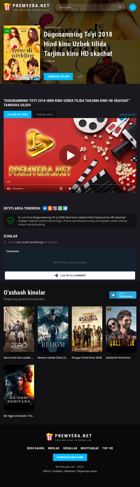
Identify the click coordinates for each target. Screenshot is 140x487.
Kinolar (53, 448)
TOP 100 (107, 448)
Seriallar (70, 448)
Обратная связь (87, 471)
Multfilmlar (90, 448)
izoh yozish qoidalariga (30, 242)
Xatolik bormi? (127, 114)
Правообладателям (70, 457)
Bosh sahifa (35, 448)
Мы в (126, 295)
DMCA (46, 471)
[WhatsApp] (60, 208)
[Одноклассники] (50, 208)
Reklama (70, 471)
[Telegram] (65, 208)
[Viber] (55, 208)
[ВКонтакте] (45, 208)
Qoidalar (57, 471)
